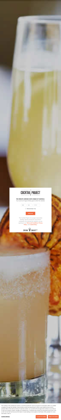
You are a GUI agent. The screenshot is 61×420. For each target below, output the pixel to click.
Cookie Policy (33, 224)
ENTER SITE (30, 213)
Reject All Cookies (53, 416)
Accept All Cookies (41, 416)
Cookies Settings (5, 416)
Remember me (31, 208)
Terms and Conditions (32, 223)
